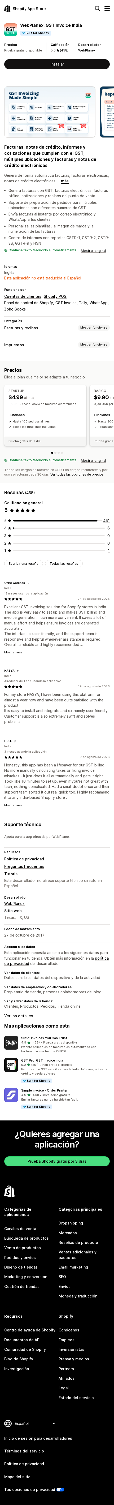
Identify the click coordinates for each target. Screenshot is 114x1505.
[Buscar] (97, 8)
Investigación (16, 1368)
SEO (62, 1276)
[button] (57, 1045)
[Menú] (107, 8)
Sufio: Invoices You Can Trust (44, 1038)
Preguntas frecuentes (24, 866)
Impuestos (14, 345)
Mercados (68, 1233)
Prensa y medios (74, 1359)
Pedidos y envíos (20, 1257)
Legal (64, 1388)
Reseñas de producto (78, 1242)
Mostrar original (93, 251)
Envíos (65, 1286)
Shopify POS (55, 296)
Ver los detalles (18, 1016)
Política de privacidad (24, 859)
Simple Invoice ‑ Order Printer (44, 1090)
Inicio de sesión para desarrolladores (38, 1438)
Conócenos (69, 1330)
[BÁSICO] (55, 453)
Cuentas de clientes (22, 296)
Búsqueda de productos (26, 1238)
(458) (64, 50)
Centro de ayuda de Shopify (29, 1330)
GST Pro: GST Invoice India (42, 1060)
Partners (66, 1368)
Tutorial (11, 874)
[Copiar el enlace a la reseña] (28, 583)
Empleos (66, 1340)
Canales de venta (20, 1228)
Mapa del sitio (17, 1476)
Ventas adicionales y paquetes (78, 1255)
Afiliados (66, 1378)
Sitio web (13, 910)
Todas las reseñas (64, 564)
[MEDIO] (59, 453)
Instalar (57, 64)
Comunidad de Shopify (25, 1349)
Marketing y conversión (25, 1276)
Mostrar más (13, 652)
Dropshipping (71, 1223)
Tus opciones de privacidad (29, 1489)
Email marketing (73, 1267)
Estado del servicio (76, 1397)
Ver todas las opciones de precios (77, 474)
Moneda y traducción (78, 1296)
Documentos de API (22, 1340)
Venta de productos (22, 1247)
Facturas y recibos (21, 328)
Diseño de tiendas (21, 1267)
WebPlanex (86, 50)
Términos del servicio (24, 1451)
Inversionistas (71, 1349)
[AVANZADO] (62, 453)
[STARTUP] (52, 453)
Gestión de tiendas (22, 1286)
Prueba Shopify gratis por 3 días (57, 1161)
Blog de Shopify (18, 1359)
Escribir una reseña (23, 564)
